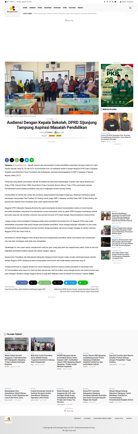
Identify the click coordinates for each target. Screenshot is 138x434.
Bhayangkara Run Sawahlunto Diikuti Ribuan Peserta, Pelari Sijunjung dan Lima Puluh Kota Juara (16, 394)
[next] (132, 13)
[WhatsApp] (17, 160)
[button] (130, 8)
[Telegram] (27, 160)
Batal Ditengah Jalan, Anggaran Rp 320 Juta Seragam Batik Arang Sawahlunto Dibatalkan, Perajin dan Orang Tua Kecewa (66, 396)
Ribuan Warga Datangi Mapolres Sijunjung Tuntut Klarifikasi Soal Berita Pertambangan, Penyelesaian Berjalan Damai (121, 395)
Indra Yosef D (113, 364)
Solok (32, 353)
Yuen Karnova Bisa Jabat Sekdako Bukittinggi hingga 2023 (25, 289)
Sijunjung (51, 135)
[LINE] (32, 160)
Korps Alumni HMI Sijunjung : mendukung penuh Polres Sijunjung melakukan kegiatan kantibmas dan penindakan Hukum (94, 359)
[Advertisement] (69, 42)
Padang (111, 353)
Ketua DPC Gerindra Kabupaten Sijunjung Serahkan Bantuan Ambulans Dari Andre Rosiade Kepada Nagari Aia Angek (95, 395)
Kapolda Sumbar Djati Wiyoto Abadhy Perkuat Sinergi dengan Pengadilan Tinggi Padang (121, 358)
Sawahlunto (8, 388)
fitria (32, 364)
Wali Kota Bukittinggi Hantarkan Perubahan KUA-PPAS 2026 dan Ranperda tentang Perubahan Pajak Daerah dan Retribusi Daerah (122, 217)
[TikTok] (110, 1)
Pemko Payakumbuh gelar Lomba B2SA (46, 13)
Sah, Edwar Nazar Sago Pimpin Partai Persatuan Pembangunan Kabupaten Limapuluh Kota (121, 255)
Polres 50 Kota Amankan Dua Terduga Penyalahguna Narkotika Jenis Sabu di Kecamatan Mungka (116, 137)
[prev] (128, 13)
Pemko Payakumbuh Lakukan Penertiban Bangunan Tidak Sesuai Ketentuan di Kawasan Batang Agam (122, 230)
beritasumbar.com (19, 165)
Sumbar (59, 135)
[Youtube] (115, 1)
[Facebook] (104, 1)
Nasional (114, 211)
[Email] (22, 160)
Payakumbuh (116, 226)
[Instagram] (107, 1)
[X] (112, 1)
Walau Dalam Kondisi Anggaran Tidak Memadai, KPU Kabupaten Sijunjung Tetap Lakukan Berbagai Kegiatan (15, 359)
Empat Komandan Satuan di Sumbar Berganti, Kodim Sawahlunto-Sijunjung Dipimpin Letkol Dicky (42, 394)
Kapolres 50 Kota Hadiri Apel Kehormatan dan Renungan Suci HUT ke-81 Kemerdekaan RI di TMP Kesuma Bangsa (122, 242)
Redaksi (50, 132)
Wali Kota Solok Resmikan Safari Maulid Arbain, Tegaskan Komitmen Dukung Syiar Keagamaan (43, 358)
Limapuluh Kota (105, 133)
